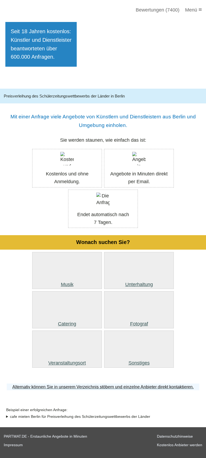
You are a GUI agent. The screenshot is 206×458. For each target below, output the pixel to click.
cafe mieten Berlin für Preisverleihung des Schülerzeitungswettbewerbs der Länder (80, 417)
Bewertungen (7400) (157, 10)
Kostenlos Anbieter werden (179, 445)
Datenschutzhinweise (175, 436)
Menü (193, 9)
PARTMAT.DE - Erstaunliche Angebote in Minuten (45, 436)
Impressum (13, 445)
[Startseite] (33, 10)
